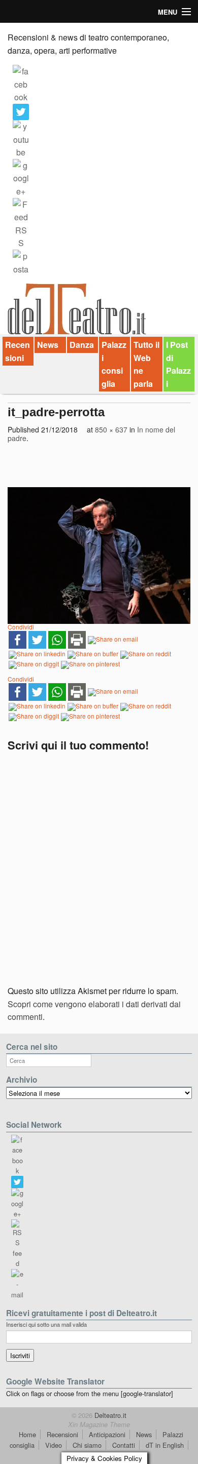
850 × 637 (111, 429)
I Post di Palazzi (178, 364)
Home (27, 1434)
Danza (82, 344)
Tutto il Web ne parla (146, 364)
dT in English (165, 1445)
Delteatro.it (109, 1415)
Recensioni (17, 351)
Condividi (21, 626)
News (47, 344)
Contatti (123, 1445)
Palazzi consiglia (114, 364)
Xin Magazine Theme (99, 1424)
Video (53, 1445)
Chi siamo (87, 1445)
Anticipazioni (107, 1434)
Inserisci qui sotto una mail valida (46, 1324)
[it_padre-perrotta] (99, 555)
